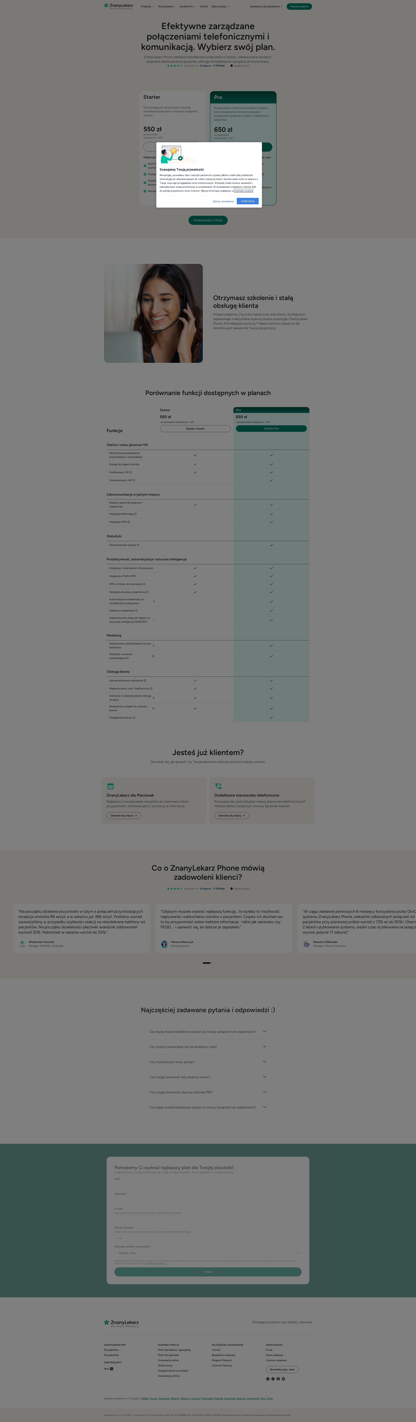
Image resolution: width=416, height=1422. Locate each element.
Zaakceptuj (247, 201)
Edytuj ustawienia (223, 201)
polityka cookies (244, 190)
